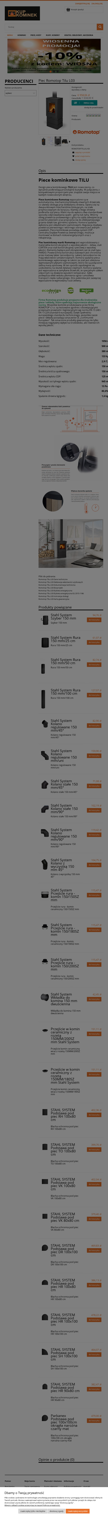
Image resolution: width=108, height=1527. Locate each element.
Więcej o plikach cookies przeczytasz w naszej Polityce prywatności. (32, 1505)
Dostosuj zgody (57, 1511)
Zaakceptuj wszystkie (78, 1511)
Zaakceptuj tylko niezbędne (32, 1511)
